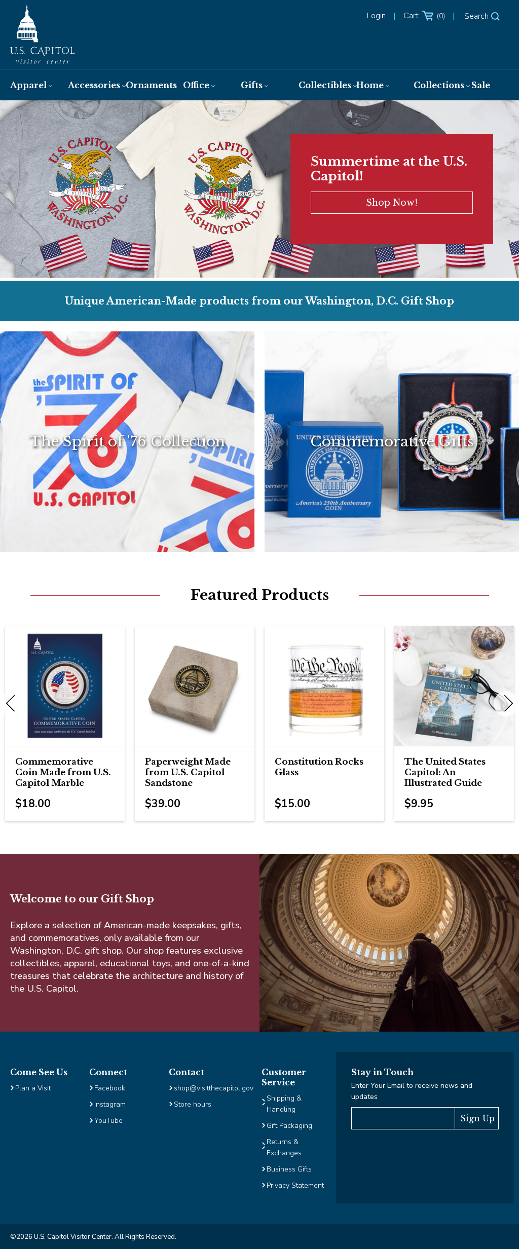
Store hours (192, 1104)
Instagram (110, 1104)
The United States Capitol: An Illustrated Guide (445, 772)
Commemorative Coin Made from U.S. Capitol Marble (63, 772)
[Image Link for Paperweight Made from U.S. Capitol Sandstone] (194, 686)
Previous (12, 703)
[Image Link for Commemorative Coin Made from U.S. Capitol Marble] (65, 686)
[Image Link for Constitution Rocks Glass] (324, 686)
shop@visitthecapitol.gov (213, 1088)
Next (506, 703)
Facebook (109, 1088)
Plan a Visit (33, 1088)
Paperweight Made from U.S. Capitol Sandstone (188, 772)
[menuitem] (29, 85)
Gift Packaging (289, 1125)
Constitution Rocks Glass (319, 767)
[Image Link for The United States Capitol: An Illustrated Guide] (454, 686)
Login (376, 15)
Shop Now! (392, 202)
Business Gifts (289, 1169)
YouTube (108, 1120)
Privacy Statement (296, 1185)
